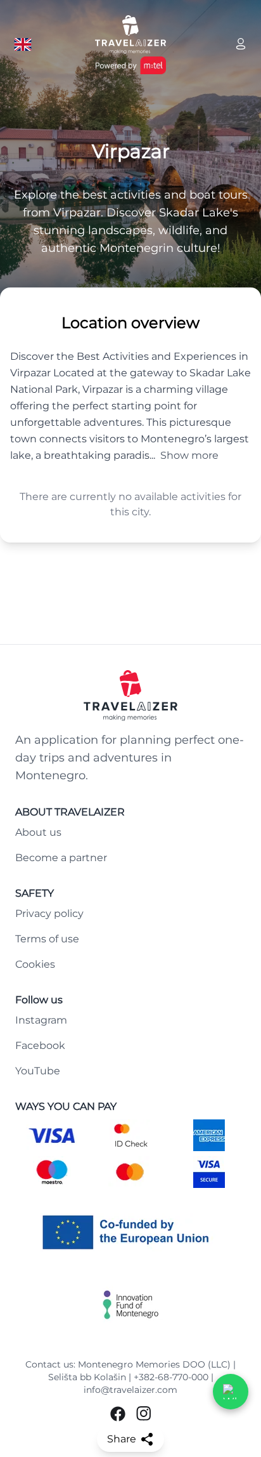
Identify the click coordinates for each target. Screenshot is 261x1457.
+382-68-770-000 (171, 1377)
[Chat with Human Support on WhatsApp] (230, 1391)
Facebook (40, 1045)
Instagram (41, 1020)
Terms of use (47, 939)
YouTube (37, 1071)
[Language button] (22, 44)
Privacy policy (49, 913)
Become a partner (61, 858)
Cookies (35, 964)
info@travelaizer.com (130, 1389)
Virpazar (131, 151)
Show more (189, 455)
